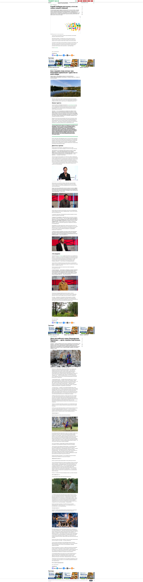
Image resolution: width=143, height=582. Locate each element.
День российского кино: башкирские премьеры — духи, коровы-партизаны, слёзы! (63, 3)
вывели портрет (60, 255)
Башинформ (56, 47)
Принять (91, 580)
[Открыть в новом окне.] (54, 55)
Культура (51, 336)
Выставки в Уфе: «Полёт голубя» (73, 2)
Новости (49, 2)
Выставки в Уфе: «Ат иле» (84, 2)
